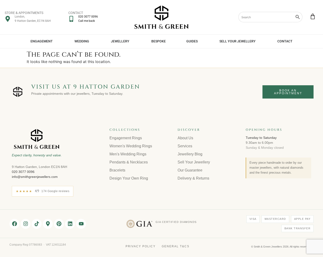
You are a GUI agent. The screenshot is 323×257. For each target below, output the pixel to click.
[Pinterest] (59, 224)
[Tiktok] (37, 224)
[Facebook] (14, 224)
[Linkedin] (70, 224)
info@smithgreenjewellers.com (35, 177)
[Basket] (313, 16)
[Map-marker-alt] (48, 224)
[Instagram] (26, 224)
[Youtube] (81, 224)
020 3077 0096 (23, 172)
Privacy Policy (141, 246)
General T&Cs (175, 246)
